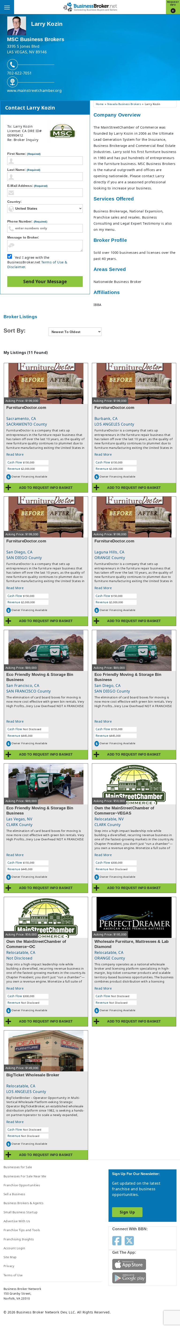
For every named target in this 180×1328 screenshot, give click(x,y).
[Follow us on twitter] (129, 1240)
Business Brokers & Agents (23, 1203)
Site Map (10, 1257)
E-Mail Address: (27, 186)
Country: (14, 202)
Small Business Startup (21, 1212)
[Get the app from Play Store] (129, 1277)
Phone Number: (27, 221)
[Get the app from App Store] (129, 1264)
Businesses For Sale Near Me (25, 1176)
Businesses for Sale (18, 1167)
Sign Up (127, 1212)
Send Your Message (45, 281)
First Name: (24, 154)
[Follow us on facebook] (116, 1240)
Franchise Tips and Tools (22, 1230)
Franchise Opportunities (22, 1185)
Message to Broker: (23, 237)
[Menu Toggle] (7, 7)
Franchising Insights (19, 1239)
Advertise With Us (17, 1221)
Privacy (9, 1266)
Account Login (14, 1248)
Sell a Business (14, 1194)
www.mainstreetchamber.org (34, 90)
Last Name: (23, 170)
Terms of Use (13, 1275)
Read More (15, 454)
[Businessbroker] (90, 6)
